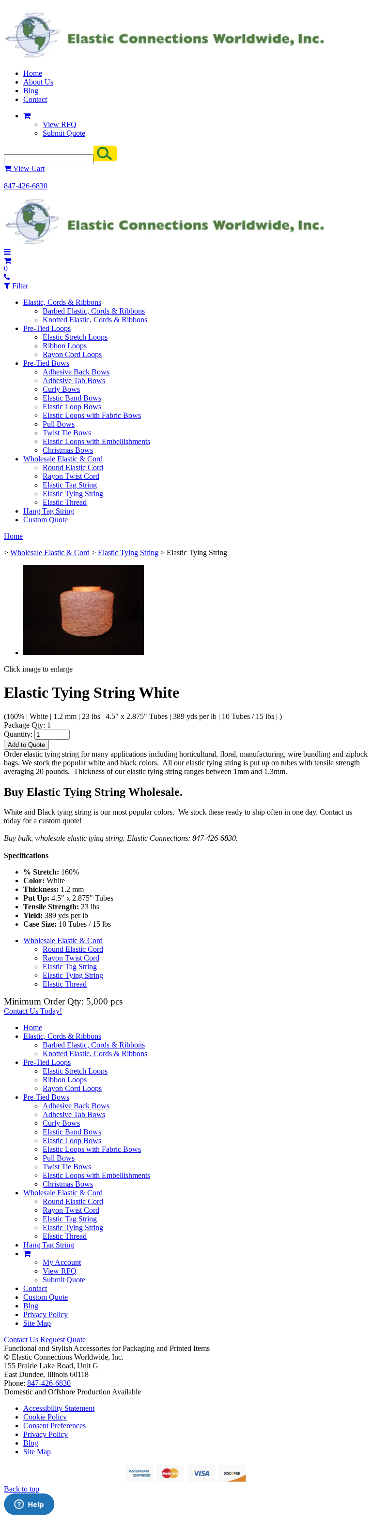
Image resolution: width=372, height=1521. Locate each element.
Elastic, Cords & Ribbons (62, 302)
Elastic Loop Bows (72, 406)
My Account (62, 1262)
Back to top (21, 1489)
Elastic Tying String (73, 493)
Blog (30, 90)
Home (32, 73)
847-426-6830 (25, 186)
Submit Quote (64, 133)
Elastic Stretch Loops (75, 337)
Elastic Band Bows (72, 398)
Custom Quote (45, 520)
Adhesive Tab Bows (74, 380)
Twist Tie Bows (67, 433)
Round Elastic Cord (73, 467)
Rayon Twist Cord (71, 476)
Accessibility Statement (58, 1408)
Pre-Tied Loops (47, 328)
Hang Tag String (48, 511)
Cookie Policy (45, 1417)
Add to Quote (26, 744)
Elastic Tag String (70, 485)
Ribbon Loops (65, 346)
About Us (38, 82)
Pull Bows (59, 424)
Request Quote (63, 1339)
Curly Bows (61, 389)
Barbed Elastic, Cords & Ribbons (94, 311)
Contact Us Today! (33, 1011)
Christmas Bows (68, 450)
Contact (35, 99)
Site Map (37, 1323)
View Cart (28, 168)
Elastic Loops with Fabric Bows (92, 415)
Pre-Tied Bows (46, 363)
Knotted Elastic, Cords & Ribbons (95, 320)
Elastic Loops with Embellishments (96, 441)
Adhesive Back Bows (76, 372)
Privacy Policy (45, 1314)
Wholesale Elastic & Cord (63, 459)
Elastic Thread (65, 502)
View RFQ (60, 124)
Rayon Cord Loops (72, 354)
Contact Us (21, 1339)
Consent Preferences (54, 1425)
